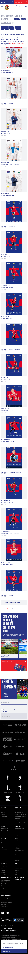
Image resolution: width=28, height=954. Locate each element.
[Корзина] (26, 6)
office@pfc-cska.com (8, 930)
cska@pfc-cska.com (16, 44)
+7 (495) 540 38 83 (6, 928)
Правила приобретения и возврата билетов (11, 939)
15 (18, 608)
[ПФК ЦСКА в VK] (2, 913)
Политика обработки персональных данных (11, 935)
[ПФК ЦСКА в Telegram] (7, 913)
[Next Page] (20, 608)
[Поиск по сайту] (17, 6)
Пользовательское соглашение (8, 937)
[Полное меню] (2, 6)
